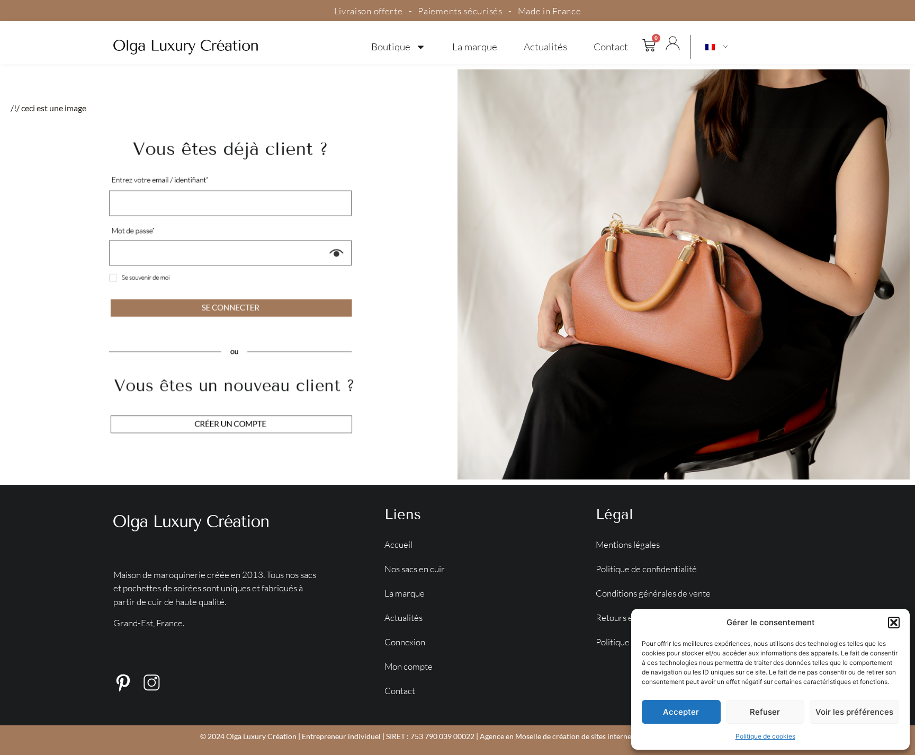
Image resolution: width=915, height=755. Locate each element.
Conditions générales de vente (653, 593)
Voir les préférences (854, 712)
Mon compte (408, 666)
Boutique (390, 46)
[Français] (712, 47)
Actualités (545, 46)
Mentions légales (628, 544)
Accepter (681, 712)
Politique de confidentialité (646, 568)
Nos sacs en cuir (414, 568)
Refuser (765, 712)
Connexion (404, 641)
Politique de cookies (765, 736)
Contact (611, 46)
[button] (894, 622)
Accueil (398, 544)
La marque (474, 46)
